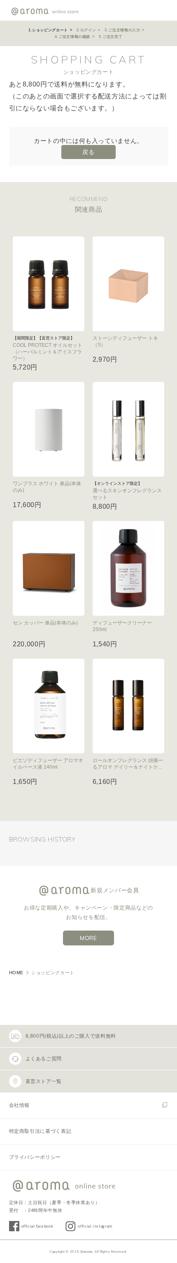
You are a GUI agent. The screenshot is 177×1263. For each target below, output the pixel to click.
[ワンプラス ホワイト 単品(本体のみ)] (48, 429)
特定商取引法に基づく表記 (40, 1131)
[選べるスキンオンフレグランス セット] (128, 429)
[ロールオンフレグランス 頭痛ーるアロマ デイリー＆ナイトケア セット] (128, 706)
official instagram (95, 1226)
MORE (88, 938)
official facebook (37, 1226)
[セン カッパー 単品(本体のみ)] (48, 568)
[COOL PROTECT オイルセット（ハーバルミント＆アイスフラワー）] (48, 283)
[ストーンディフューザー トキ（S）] (128, 283)
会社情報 (19, 1105)
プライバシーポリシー (35, 1157)
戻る (88, 152)
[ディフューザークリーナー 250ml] (128, 568)
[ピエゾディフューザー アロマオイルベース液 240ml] (48, 706)
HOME (16, 972)
